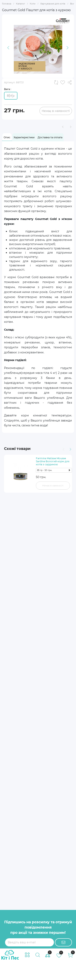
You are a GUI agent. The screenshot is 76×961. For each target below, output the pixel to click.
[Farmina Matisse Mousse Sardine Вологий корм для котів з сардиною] (20, 473)
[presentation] (63, 449)
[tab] (7, 137)
